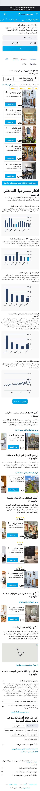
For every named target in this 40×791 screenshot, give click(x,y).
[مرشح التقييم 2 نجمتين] (36, 89)
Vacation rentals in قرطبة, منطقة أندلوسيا (25, 749)
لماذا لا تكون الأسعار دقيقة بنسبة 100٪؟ (24, 775)
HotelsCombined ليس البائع (28, 768)
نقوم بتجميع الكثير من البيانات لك (26, 771)
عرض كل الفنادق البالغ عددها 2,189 (26, 430)
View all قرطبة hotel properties (27, 665)
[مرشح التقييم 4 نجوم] (22, 89)
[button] (2, 8)
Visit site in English (19, 9)
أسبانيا (25, 784)
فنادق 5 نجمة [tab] (33, 735)
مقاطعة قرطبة (26, 788)
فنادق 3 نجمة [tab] (19, 730)
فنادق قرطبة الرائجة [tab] (31, 739)
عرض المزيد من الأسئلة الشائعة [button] (20, 712)
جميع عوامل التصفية (8, 84)
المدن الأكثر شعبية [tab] (18, 726)
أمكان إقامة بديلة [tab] (32, 726)
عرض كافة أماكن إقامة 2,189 (28, 602)
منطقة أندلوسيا (13, 784)
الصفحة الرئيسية (33, 784)
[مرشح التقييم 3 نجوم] (29, 89)
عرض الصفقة (10, 104)
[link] (20, 183)
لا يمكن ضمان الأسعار (32, 762)
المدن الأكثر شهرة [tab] (32, 730)
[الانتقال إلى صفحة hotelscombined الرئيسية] (25, 14)
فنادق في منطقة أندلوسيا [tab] (19, 735)
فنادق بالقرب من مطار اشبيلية (29, 752)
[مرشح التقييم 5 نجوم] (14, 89)
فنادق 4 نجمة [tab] (9, 730)
